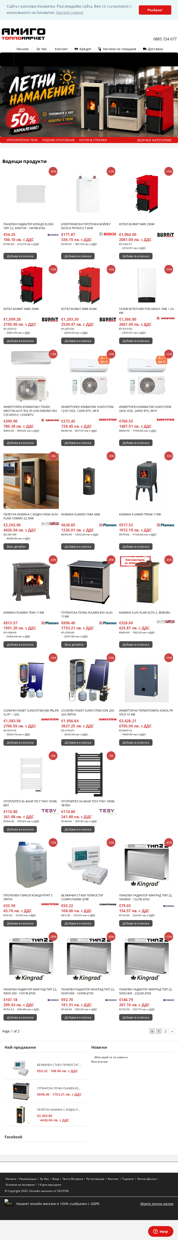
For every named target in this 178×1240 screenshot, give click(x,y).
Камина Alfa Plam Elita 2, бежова (144, 613)
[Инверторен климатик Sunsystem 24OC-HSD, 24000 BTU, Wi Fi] (147, 376)
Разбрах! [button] (155, 10)
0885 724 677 (165, 39)
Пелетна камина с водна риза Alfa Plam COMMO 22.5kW (30, 516)
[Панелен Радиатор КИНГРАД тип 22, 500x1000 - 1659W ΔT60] (89, 959)
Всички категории (154, 140)
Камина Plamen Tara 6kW (80, 514)
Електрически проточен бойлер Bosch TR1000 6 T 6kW (85, 226)
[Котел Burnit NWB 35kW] (31, 285)
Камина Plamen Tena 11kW (23, 613)
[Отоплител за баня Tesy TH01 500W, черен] (89, 774)
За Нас (41, 49)
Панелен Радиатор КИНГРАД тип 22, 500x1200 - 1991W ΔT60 (30, 991)
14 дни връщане (49, 1185)
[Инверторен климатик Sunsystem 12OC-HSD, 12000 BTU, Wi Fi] (89, 376)
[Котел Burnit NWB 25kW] (146, 194)
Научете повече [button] (69, 13)
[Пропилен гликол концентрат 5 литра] (31, 865)
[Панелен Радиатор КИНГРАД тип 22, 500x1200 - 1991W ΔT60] (31, 959)
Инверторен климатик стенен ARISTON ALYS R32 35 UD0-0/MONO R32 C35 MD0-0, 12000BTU (30, 411)
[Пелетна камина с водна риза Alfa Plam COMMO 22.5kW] (31, 481)
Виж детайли (16, 546)
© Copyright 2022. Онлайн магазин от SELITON (37, 1191)
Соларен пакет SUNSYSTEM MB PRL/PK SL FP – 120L (31, 712)
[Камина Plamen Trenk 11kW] (146, 481)
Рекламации (28, 1179)
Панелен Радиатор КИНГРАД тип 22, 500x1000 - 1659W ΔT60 (88, 991)
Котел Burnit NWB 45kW (79, 309)
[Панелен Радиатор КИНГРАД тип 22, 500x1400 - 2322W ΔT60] (147, 959)
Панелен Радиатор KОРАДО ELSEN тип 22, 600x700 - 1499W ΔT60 (28, 226)
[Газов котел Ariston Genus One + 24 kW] (146, 285)
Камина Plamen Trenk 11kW (140, 514)
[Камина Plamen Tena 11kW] (31, 582)
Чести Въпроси (72, 1179)
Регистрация (95, 1179)
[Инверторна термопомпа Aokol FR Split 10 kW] (147, 680)
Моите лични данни (156, 1203)
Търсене (128, 1179)
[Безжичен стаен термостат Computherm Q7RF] (89, 865)
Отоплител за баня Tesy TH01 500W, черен (88, 803)
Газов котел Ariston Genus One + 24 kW (146, 311)
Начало (22, 49)
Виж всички (99, 1062)
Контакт (61, 49)
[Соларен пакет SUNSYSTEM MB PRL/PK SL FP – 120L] (31, 680)
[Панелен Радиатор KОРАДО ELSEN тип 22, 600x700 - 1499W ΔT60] (31, 193)
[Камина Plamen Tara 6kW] (88, 481)
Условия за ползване (20, 1185)
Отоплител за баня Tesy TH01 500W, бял (30, 803)
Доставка (155, 49)
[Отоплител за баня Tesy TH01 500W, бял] (31, 774)
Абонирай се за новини (111, 1057)
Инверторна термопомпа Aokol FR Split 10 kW (146, 712)
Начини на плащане (119, 49)
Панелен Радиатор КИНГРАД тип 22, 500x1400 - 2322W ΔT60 (146, 991)
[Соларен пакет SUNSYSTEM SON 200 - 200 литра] (89, 680)
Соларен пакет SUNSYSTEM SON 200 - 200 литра (88, 712)
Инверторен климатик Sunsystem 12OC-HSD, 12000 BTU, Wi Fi (87, 409)
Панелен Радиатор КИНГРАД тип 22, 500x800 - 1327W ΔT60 (146, 897)
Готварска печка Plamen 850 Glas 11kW (87, 614)
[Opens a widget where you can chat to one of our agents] (160, 1232)
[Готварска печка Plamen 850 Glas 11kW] (89, 582)
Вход (55, 1179)
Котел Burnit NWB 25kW (137, 224)
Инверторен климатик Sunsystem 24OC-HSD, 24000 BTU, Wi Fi (145, 409)
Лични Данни (146, 1179)
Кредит (85, 49)
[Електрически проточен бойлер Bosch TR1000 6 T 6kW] (89, 193)
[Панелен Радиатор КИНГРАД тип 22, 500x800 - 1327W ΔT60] (147, 865)
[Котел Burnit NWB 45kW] (89, 285)
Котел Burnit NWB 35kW (21, 309)
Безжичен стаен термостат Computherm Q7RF (82, 897)
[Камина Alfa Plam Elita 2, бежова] (147, 582)
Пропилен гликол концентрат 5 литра (27, 897)
